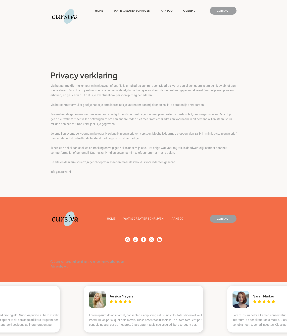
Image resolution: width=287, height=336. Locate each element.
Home (99, 10)
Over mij (189, 10)
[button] (4, 309)
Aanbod (167, 10)
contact (223, 10)
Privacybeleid (59, 266)
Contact (223, 218)
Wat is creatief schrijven (132, 10)
